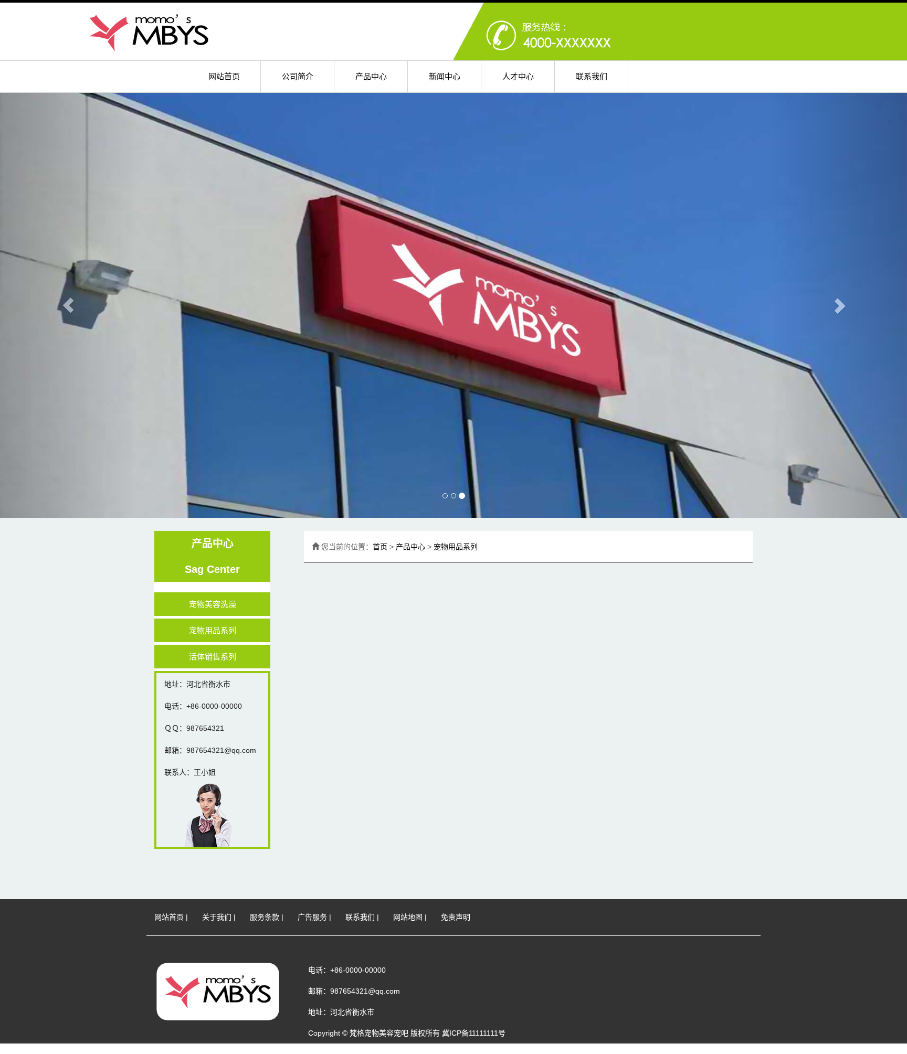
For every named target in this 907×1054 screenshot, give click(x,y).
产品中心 (371, 76)
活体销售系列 (212, 656)
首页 (380, 546)
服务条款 (264, 917)
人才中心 (518, 76)
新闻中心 (444, 76)
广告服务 (312, 917)
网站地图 (408, 917)
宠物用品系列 (212, 630)
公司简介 (297, 76)
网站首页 (224, 76)
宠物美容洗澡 (212, 604)
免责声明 (455, 917)
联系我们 (591, 76)
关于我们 (216, 917)
